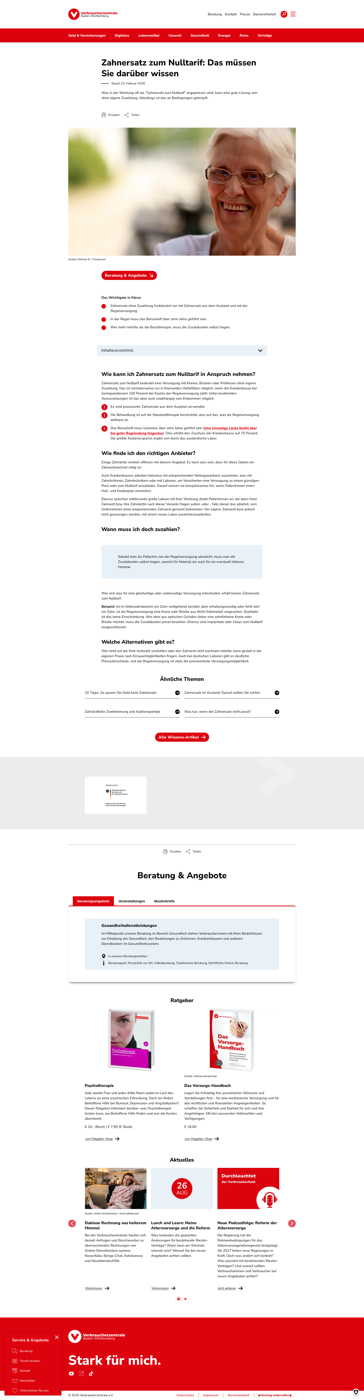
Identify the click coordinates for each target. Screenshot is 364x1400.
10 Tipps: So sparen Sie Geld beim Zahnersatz (120, 692)
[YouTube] (71, 1374)
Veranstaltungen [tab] (131, 901)
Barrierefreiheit (238, 1395)
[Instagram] (81, 1374)
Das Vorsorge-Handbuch (207, 1085)
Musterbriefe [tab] (164, 901)
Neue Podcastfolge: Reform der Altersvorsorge (247, 1225)
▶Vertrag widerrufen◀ (275, 1395)
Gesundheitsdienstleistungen (129, 925)
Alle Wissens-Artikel (178, 737)
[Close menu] (57, 1337)
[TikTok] (91, 1374)
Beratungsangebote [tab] (93, 901)
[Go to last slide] (72, 1223)
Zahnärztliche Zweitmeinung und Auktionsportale (122, 711)
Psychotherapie (99, 1085)
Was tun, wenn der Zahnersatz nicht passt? (217, 711)
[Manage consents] (356, 1392)
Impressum (211, 1395)
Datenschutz (185, 1395)
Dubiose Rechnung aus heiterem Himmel (115, 1225)
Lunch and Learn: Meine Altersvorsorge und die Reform (180, 1225)
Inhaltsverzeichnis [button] (117, 350)
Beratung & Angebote (126, 275)
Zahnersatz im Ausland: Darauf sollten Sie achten (222, 692)
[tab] (178, 1299)
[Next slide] (292, 1223)
